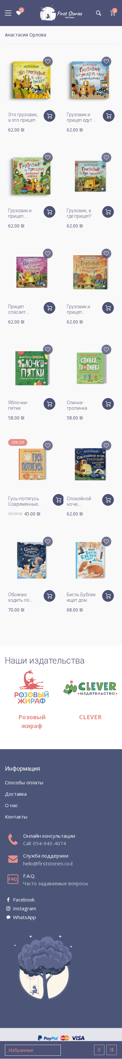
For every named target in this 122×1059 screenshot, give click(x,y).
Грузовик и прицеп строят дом (79, 312)
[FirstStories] (61, 13)
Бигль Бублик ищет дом (81, 597)
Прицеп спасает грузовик (18, 312)
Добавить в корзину (49, 116)
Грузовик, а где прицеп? (79, 213)
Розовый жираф (32, 721)
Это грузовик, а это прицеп (23, 117)
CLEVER (90, 717)
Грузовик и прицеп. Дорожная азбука (20, 218)
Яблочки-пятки (18, 405)
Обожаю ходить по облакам (19, 600)
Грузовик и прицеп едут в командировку (82, 120)
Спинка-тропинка (77, 405)
